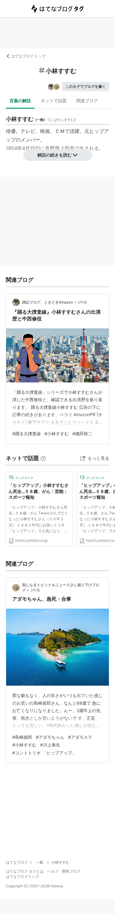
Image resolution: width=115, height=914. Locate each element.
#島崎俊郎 (22, 737)
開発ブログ (71, 871)
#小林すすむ (56, 433)
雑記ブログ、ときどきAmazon (47, 302)
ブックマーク (21, 477)
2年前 (82, 302)
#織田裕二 (82, 433)
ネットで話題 (54, 100)
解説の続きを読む (54, 154)
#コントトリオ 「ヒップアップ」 (44, 752)
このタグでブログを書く (85, 86)
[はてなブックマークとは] (43, 458)
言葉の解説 (20, 100)
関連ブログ (87, 100)
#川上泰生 (50, 744)
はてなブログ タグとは (25, 871)
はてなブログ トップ (28, 56)
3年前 (35, 590)
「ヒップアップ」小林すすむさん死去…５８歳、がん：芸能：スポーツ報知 (39, 491)
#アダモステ (80, 737)
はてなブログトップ (22, 876)
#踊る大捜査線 (26, 433)
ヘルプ (52, 871)
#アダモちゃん (50, 737)
